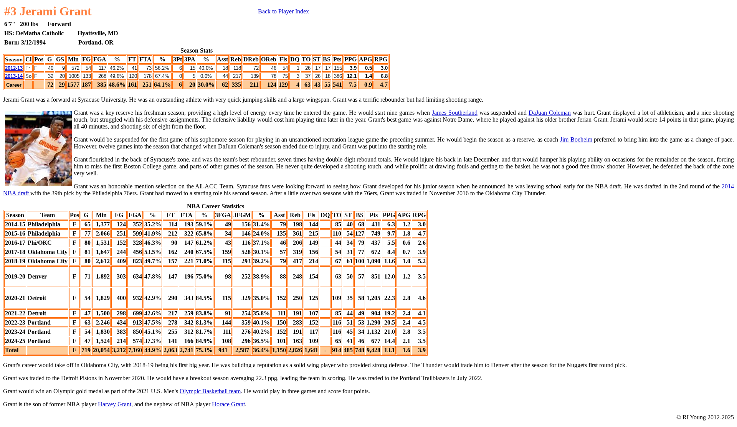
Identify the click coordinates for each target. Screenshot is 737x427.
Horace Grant (228, 404)
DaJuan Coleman (550, 112)
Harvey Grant (114, 404)
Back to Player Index (283, 11)
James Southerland (455, 112)
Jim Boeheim (577, 139)
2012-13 (14, 68)
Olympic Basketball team (210, 391)
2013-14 (14, 76)
